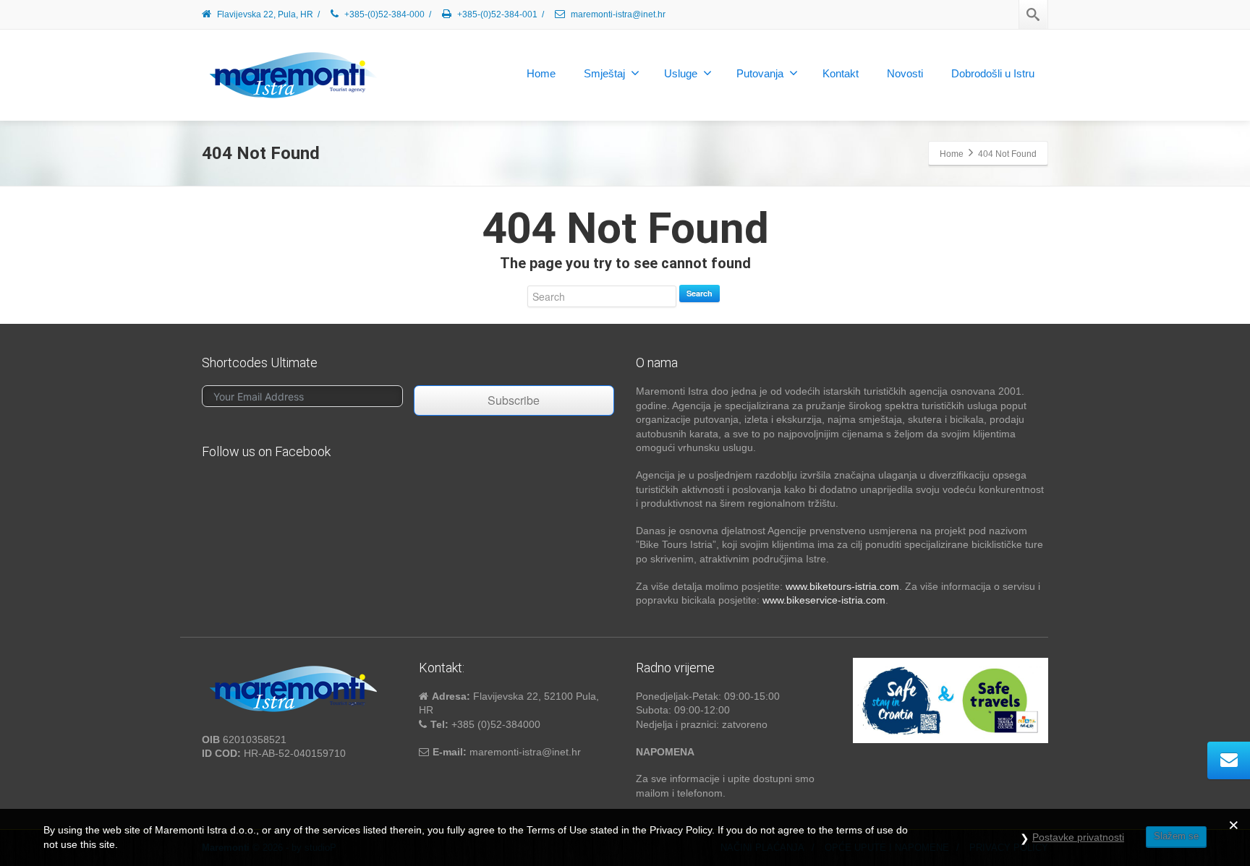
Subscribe (514, 400)
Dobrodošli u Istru (992, 73)
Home (541, 73)
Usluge (680, 73)
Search (699, 293)
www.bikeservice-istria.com (823, 600)
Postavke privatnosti (1078, 837)
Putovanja (759, 73)
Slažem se (1176, 836)
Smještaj (604, 73)
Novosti (905, 73)
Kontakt (840, 73)
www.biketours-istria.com (842, 586)
